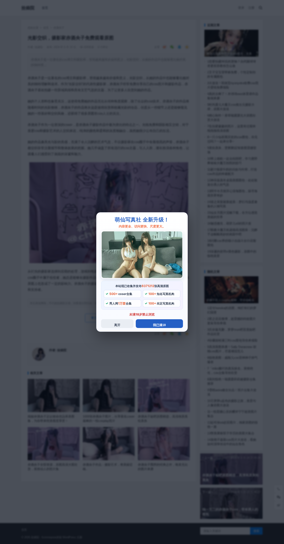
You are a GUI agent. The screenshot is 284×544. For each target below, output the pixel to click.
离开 (117, 325)
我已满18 (159, 325)
